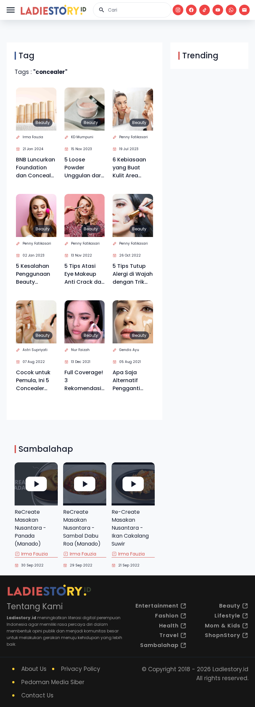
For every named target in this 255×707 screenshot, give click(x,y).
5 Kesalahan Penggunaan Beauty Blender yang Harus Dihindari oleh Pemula (34, 274)
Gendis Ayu (129, 349)
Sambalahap (159, 645)
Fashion (167, 615)
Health (169, 625)
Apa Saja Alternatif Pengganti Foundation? (129, 380)
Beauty (43, 122)
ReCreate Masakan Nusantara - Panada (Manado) (30, 528)
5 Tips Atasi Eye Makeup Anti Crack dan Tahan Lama (84, 274)
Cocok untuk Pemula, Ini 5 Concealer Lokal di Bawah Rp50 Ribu (36, 380)
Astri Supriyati (35, 349)
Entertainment (157, 606)
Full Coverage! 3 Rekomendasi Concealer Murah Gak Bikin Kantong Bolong (83, 380)
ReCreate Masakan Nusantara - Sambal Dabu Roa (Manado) (82, 528)
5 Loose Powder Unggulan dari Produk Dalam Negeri (83, 168)
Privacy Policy (80, 669)
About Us (33, 669)
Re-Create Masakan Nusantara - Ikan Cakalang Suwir (130, 528)
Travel (169, 635)
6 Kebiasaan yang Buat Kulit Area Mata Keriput (130, 168)
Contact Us (37, 695)
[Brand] (53, 10)
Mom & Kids (222, 625)
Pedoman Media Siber (52, 682)
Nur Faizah (80, 349)
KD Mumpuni (82, 137)
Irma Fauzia (33, 137)
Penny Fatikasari (133, 137)
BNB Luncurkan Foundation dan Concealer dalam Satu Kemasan (36, 168)
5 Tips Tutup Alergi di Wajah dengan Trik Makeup (133, 274)
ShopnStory (222, 635)
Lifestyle (227, 615)
